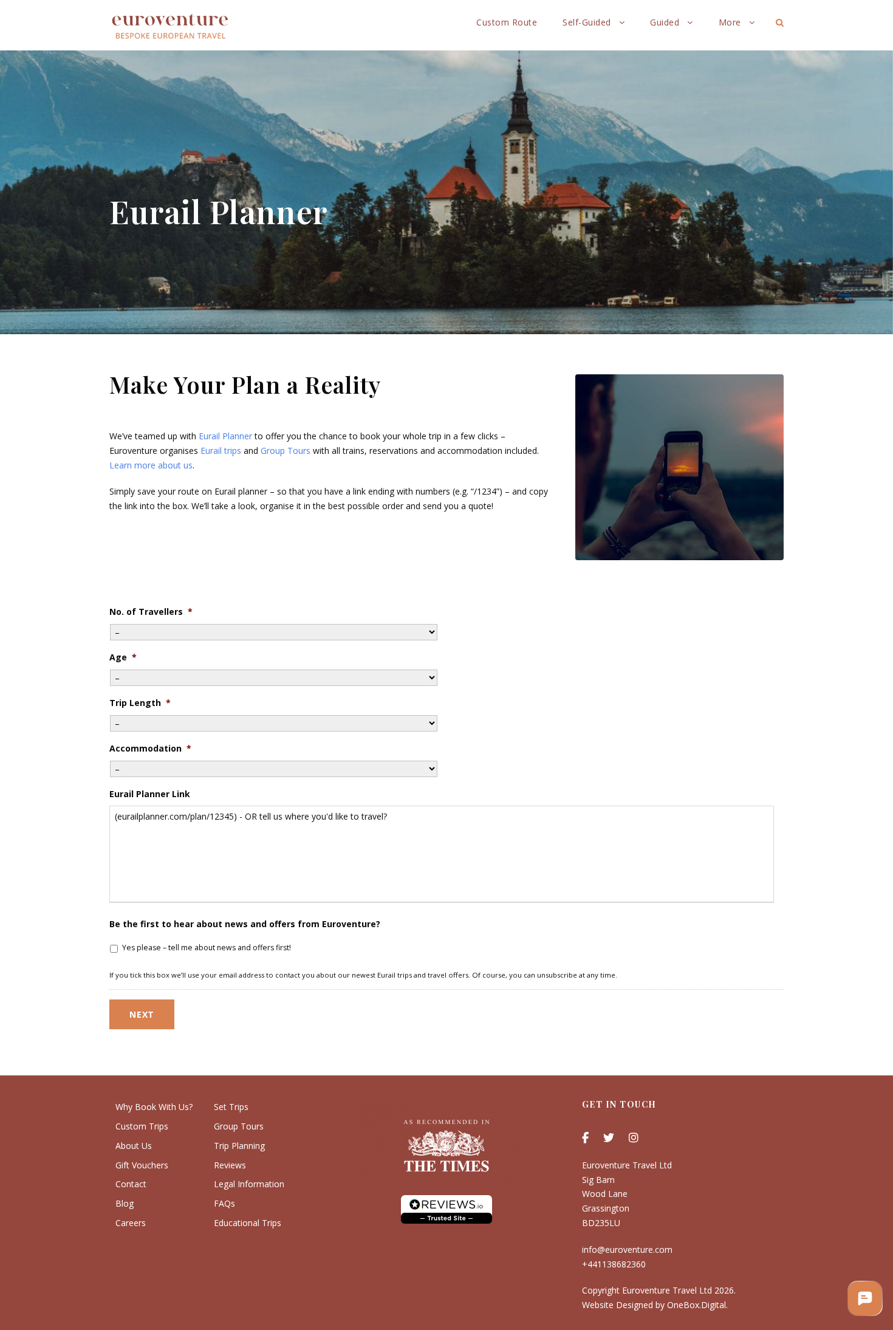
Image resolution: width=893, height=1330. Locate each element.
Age (123, 657)
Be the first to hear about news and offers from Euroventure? (244, 924)
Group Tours (285, 450)
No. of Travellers (151, 611)
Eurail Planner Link (149, 794)
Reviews (230, 1165)
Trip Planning (239, 1145)
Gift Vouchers (141, 1165)
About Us (133, 1145)
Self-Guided (587, 22)
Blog (124, 1203)
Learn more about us (151, 465)
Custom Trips (141, 1126)
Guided (664, 22)
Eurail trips (220, 450)
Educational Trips (247, 1223)
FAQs (224, 1203)
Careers (130, 1223)
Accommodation (150, 748)
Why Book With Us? (154, 1106)
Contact (130, 1184)
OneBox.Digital (696, 1305)
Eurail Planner (225, 436)
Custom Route (506, 22)
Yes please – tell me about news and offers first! (206, 947)
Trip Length (140, 703)
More (730, 22)
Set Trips (231, 1106)
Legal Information (249, 1184)
